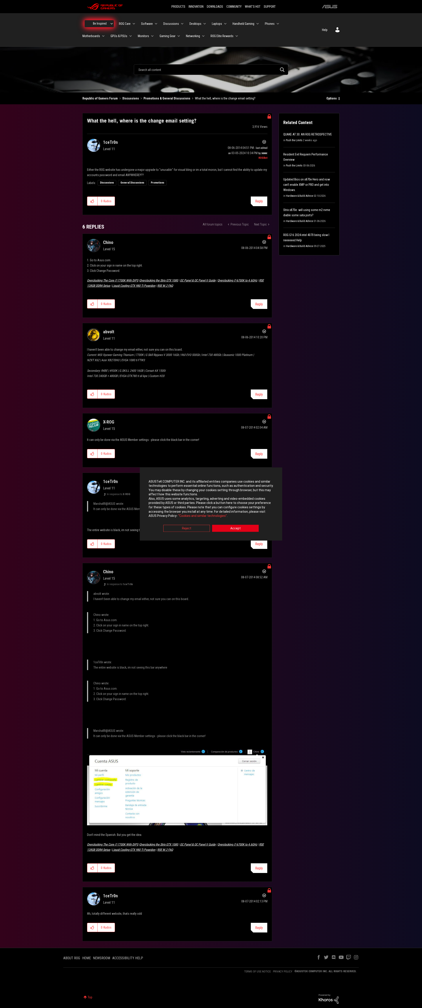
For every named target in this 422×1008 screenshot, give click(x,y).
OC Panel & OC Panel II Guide (198, 280)
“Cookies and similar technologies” (202, 516)
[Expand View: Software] (156, 24)
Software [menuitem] (147, 23)
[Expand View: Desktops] (204, 24)
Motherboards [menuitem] (91, 36)
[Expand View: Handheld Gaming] (257, 24)
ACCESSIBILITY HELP (127, 958)
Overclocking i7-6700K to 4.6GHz (237, 280)
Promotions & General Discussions (167, 98)
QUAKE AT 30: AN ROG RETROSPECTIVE (307, 134)
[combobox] (211, 69)
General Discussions (132, 182)
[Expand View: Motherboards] (103, 36)
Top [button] (90, 997)
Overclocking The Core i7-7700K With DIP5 (112, 280)
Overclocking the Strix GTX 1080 (159, 280)
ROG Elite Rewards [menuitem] (222, 36)
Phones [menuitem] (270, 23)
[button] (92, 201)
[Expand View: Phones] (278, 24)
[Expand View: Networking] (203, 36)
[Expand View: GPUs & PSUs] (130, 36)
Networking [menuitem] (193, 36)
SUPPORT (270, 6)
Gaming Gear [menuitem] (167, 36)
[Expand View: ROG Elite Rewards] (237, 36)
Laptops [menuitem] (217, 23)
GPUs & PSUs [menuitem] (119, 36)
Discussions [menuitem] (171, 23)
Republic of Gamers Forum (100, 98)
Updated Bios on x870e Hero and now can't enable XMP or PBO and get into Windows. (306, 185)
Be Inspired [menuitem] (100, 23)
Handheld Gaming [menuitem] (243, 23)
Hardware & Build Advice (299, 195)
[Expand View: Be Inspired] (111, 23)
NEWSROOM (101, 958)
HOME (86, 958)
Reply (259, 201)
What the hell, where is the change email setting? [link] (225, 98)
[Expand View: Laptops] (225, 24)
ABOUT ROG (71, 958)
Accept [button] (235, 528)
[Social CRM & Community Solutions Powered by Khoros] (328, 998)
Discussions (130, 98)
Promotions (157, 182)
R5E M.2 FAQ (165, 285)
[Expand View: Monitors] (152, 36)
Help (324, 30)
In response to (118, 494)
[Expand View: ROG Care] (134, 24)
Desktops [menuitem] (195, 23)
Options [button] (331, 98)
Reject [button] (186, 528)
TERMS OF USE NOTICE (257, 971)
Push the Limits (294, 140)
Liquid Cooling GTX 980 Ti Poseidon (133, 285)
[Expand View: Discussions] (182, 24)
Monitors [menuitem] (143, 36)
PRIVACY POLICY (282, 971)
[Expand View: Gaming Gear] (178, 36)
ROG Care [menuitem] (125, 23)
